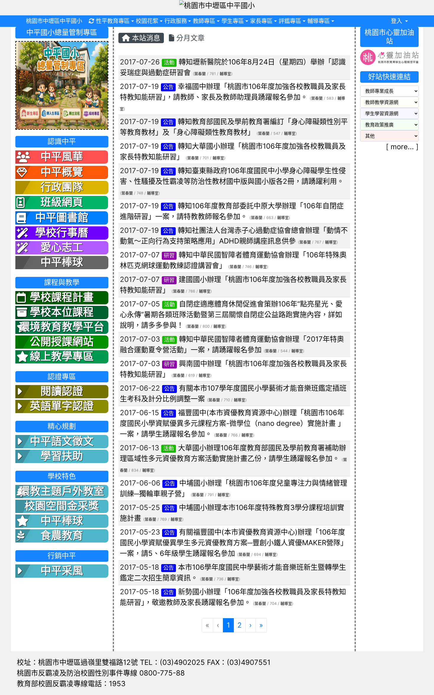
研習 (169, 255)
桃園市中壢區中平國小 (54, 21)
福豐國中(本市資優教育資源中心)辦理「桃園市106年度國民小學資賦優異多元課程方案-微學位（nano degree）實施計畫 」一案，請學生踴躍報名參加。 (232, 423)
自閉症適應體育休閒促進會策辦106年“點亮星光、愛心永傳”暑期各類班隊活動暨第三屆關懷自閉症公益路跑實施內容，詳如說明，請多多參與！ (231, 314)
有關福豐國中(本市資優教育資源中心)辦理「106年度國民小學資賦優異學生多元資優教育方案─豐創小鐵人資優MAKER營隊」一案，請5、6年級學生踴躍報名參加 (233, 543)
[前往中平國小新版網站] (61, 85)
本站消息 (145, 38)
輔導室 (225, 74)
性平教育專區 (113, 21)
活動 (169, 62)
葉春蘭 (200, 74)
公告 (168, 87)
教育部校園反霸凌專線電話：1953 (71, 683)
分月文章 (189, 38)
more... (402, 146)
